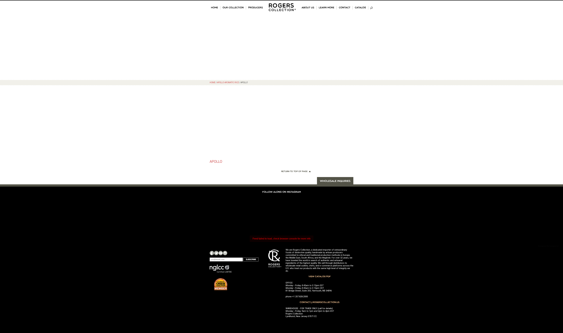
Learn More (326, 8)
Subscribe (251, 259)
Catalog (360, 8)
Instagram (225, 253)
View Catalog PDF (319, 277)
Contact (344, 8)
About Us (308, 8)
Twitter (216, 253)
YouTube (220, 253)
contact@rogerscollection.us (319, 302)
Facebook (212, 253)
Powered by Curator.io (548, 246)
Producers (255, 8)
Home (214, 8)
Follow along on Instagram (281, 192)
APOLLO (216, 161)
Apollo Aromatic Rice (228, 82)
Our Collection (233, 8)
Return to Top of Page (294, 172)
